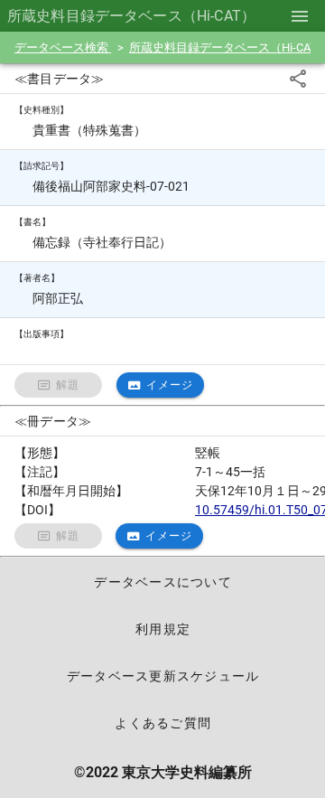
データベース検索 (62, 47)
